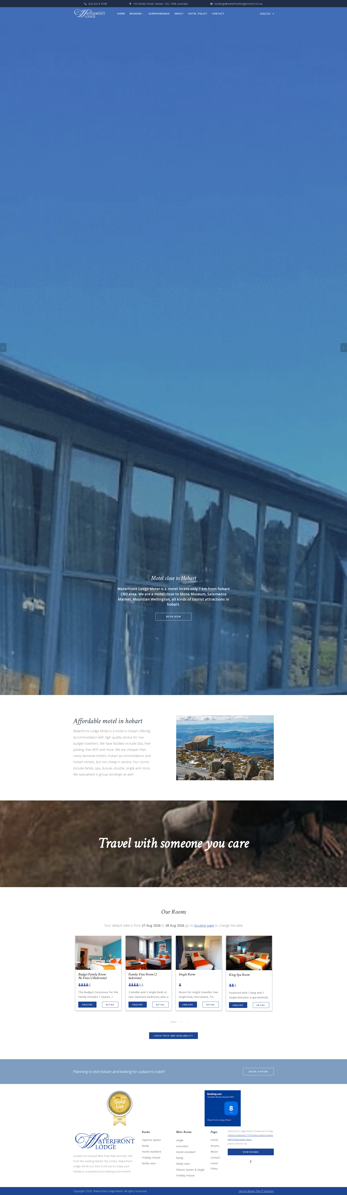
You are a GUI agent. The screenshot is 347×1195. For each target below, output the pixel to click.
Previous (3, 597)
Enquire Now (173, 614)
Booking (136, 13)
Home (121, 13)
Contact (218, 13)
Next (343, 597)
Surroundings (159, 13)
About (179, 13)
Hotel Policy (197, 13)
